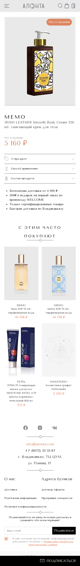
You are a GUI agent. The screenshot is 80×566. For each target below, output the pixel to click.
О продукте (19, 158)
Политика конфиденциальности (25, 506)
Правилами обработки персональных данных (51, 543)
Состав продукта (22, 178)
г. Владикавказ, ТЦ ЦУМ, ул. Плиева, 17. (40, 460)
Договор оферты (52, 489)
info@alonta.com (40, 444)
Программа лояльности (56, 498)
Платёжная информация (20, 498)
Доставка (10, 489)
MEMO (15, 117)
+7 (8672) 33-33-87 (40, 451)
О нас (9, 479)
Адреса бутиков (56, 479)
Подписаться (61, 561)
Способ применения (24, 168)
